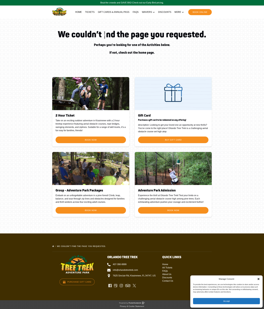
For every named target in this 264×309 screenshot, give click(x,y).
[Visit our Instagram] (121, 285)
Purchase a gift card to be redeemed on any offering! (162, 120)
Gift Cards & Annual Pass (113, 12)
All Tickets (167, 267)
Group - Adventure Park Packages (79, 190)
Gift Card (144, 116)
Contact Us (167, 281)
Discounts (164, 12)
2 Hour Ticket (65, 116)
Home (78, 12)
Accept (226, 301)
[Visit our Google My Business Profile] (115, 285)
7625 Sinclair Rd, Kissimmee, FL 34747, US (134, 275)
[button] (258, 279)
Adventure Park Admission (157, 190)
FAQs (136, 12)
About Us (166, 274)
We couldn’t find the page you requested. (82, 246)
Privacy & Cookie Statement (132, 306)
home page (146, 53)
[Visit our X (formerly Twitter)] (134, 285)
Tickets (90, 12)
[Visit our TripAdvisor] (127, 285)
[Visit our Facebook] (110, 285)
